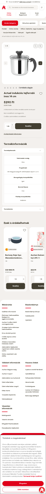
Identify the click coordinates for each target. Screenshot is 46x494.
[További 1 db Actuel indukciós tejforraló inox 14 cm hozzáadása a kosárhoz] (12, 125)
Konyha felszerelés (9, 32)
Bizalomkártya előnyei (32, 311)
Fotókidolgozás (30, 386)
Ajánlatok (28, 320)
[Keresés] (10, 7)
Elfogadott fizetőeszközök (10, 424)
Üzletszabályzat (7, 399)
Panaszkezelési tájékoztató (10, 428)
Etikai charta (6, 390)
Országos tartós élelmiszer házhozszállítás (10, 328)
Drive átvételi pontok (9, 333)
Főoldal (4, 29)
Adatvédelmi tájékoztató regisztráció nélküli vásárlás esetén (11, 349)
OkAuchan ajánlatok (28, 23)
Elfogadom (23, 483)
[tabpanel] (23, 179)
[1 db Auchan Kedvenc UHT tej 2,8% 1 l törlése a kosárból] (33, 279)
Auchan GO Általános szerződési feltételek (32, 391)
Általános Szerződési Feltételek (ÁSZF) (9, 343)
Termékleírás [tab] (8, 209)
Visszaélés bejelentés (9, 395)
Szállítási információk (9, 311)
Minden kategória (10, 23)
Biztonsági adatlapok (32, 396)
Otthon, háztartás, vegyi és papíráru (32, 29)
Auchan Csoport (7, 374)
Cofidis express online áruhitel (9, 337)
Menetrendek (29, 382)
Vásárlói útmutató (7, 419)
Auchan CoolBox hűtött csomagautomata (9, 323)
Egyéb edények (31, 32)
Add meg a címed (25, 2)
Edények (21, 32)
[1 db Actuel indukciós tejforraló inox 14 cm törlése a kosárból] (12, 127)
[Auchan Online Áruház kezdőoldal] (4, 7)
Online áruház (13, 29)
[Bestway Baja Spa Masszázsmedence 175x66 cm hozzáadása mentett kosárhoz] (24, 230)
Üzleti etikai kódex (7, 382)
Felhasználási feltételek (32, 378)
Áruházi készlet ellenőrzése (12, 134)
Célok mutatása (23, 489)
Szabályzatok (29, 316)
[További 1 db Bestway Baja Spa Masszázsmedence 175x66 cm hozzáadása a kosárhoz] (23, 279)
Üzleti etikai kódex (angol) (10, 386)
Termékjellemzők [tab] (9, 150)
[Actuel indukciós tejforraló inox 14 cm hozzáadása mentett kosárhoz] (40, 93)
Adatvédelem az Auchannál (11, 378)
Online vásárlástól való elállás (9, 355)
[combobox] (22, 7)
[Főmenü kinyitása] (41, 7)
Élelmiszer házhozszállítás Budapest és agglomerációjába (10, 317)
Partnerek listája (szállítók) (32, 476)
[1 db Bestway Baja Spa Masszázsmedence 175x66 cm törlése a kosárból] (7, 279)
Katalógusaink (6, 415)
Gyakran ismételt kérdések (34, 369)
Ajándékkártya (30, 374)
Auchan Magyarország (9, 369)
